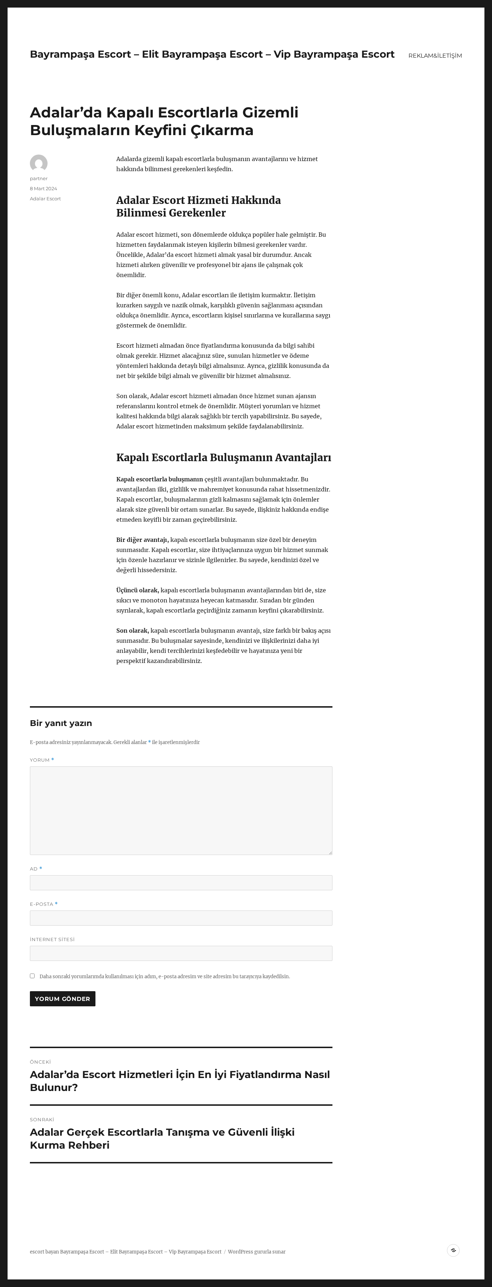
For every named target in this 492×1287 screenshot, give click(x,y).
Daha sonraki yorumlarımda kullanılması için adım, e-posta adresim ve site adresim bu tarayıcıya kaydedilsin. (165, 977)
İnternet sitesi (52, 939)
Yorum (42, 760)
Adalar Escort (45, 198)
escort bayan (44, 1252)
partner (39, 178)
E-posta (44, 904)
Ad (36, 869)
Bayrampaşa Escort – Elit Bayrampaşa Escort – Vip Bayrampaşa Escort (212, 54)
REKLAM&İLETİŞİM (435, 55)
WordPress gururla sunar (257, 1252)
